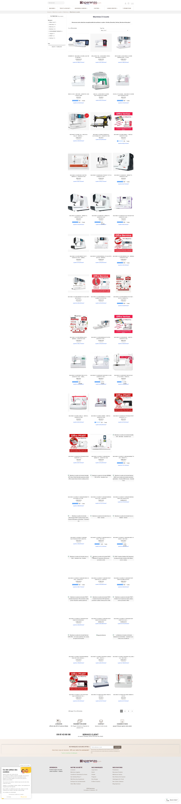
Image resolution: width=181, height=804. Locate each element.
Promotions (116, 769)
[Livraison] (80, 721)
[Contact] (59, 721)
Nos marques (97, 767)
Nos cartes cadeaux (118, 781)
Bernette (53, 24)
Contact (101, 724)
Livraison (58, 724)
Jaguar (52, 33)
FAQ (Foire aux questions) (77, 779)
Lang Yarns (94, 769)
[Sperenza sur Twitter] (114, 734)
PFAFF (52, 35)
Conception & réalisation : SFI (90, 790)
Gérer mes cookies (76, 783)
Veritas (52, 38)
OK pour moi (24, 796)
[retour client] (122, 721)
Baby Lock (53, 22)
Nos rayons (117, 767)
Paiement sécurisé (79, 724)
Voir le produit (79, 64)
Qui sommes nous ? (76, 776)
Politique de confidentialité (78, 781)
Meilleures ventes (117, 774)
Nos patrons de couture (119, 776)
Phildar (93, 774)
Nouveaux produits (118, 772)
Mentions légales (75, 772)
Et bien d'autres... (96, 781)
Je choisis (9, 796)
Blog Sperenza (116, 783)
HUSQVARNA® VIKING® (56, 31)
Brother (53, 29)
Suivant (132, 711)
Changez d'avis (122, 724)
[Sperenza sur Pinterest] (123, 734)
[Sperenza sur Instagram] (120, 734)
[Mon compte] (126, 3)
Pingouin (94, 776)
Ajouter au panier (78, 68)
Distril (93, 772)
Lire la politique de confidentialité (9, 792)
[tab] (101, 22)
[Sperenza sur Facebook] (117, 734)
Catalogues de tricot (118, 779)
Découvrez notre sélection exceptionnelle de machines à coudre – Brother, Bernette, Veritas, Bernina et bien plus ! (101, 22)
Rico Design (95, 779)
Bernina (52, 26)
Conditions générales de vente (79, 774)
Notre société (76, 767)
